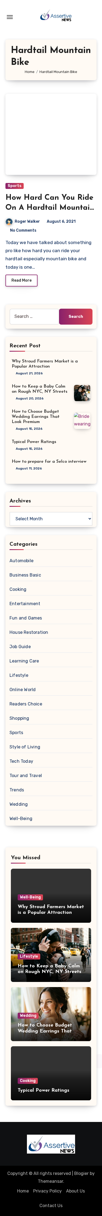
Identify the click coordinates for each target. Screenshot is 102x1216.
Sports (14, 186)
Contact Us (51, 1205)
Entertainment (25, 603)
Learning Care (24, 661)
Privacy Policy (47, 1191)
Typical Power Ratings (34, 442)
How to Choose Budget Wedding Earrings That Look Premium (36, 416)
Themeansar (50, 1181)
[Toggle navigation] (9, 17)
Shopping (19, 718)
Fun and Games (26, 618)
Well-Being (21, 818)
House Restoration (29, 632)
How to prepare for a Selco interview (49, 461)
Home (23, 1191)
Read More (21, 280)
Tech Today (21, 761)
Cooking (18, 589)
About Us (75, 1191)
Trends (17, 789)
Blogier (81, 1173)
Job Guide (20, 646)
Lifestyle (19, 675)
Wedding (19, 804)
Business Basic (25, 575)
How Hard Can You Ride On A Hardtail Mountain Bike (49, 207)
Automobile (21, 560)
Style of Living (25, 746)
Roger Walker (27, 221)
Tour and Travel (26, 775)
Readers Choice (26, 704)
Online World (23, 689)
